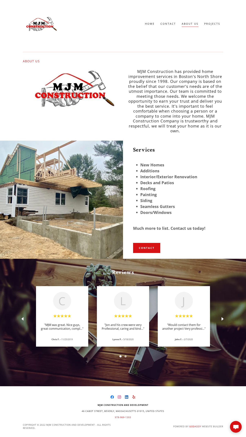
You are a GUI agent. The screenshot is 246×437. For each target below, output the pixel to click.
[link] (41, 23)
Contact (147, 248)
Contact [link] (168, 23)
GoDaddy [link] (195, 426)
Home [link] (150, 23)
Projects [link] (212, 23)
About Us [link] (190, 23)
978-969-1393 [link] (123, 417)
